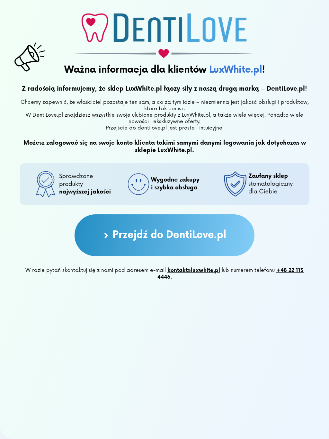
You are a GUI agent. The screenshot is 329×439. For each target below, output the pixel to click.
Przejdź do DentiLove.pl (164, 235)
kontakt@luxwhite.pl (193, 270)
